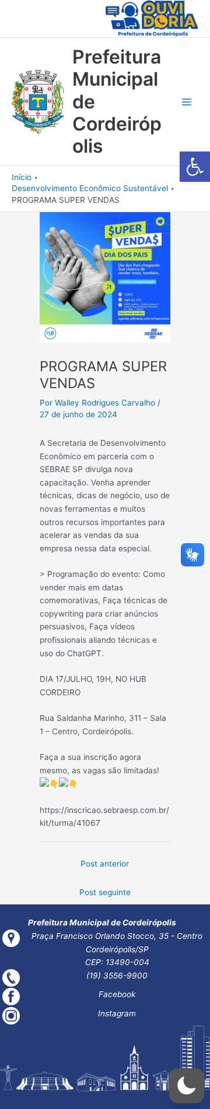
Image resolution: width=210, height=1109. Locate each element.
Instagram (117, 1013)
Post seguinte (105, 892)
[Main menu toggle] (187, 102)
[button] (195, 167)
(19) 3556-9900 (117, 975)
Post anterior (104, 863)
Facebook (117, 994)
